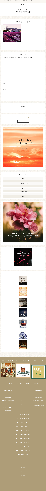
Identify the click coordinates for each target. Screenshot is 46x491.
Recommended (8, 410)
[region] (7, 370)
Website (4, 89)
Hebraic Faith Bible (38, 397)
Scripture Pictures (8, 390)
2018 (17, 418)
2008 (17, 458)
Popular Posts (8, 397)
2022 (17, 402)
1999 (17, 477)
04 (22, 387)
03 (21, 387)
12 (24, 392)
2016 (17, 426)
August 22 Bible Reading (23, 181)
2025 (17, 391)
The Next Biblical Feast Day (8, 393)
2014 (17, 434)
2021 (17, 406)
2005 (17, 470)
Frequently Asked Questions (8, 400)
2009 (17, 454)
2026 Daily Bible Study (7, 387)
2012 (17, 442)
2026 (17, 387)
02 (20, 387)
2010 (17, 450)
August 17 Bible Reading (23, 193)
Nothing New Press (38, 390)
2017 (17, 422)
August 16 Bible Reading (23, 196)
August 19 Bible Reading (23, 188)
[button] (8, 370)
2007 (17, 462)
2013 (17, 438)
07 (26, 387)
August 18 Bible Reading (23, 191)
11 (23, 455)
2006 (17, 466)
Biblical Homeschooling (38, 400)
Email (4, 83)
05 (24, 387)
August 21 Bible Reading (23, 183)
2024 (17, 395)
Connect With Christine (8, 407)
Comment (5, 60)
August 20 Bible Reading (23, 186)
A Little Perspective (23, 11)
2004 (17, 474)
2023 (17, 399)
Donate (7, 413)
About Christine (7, 403)
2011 (17, 446)
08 (28, 387)
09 (29, 391)
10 (21, 392)
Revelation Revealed (38, 393)
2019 (17, 414)
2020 (17, 410)
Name (4, 77)
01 (19, 387)
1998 (17, 481)
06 (25, 387)
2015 (17, 430)
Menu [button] (24, 4)
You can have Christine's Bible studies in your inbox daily (23, 117)
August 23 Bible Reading (23, 178)
